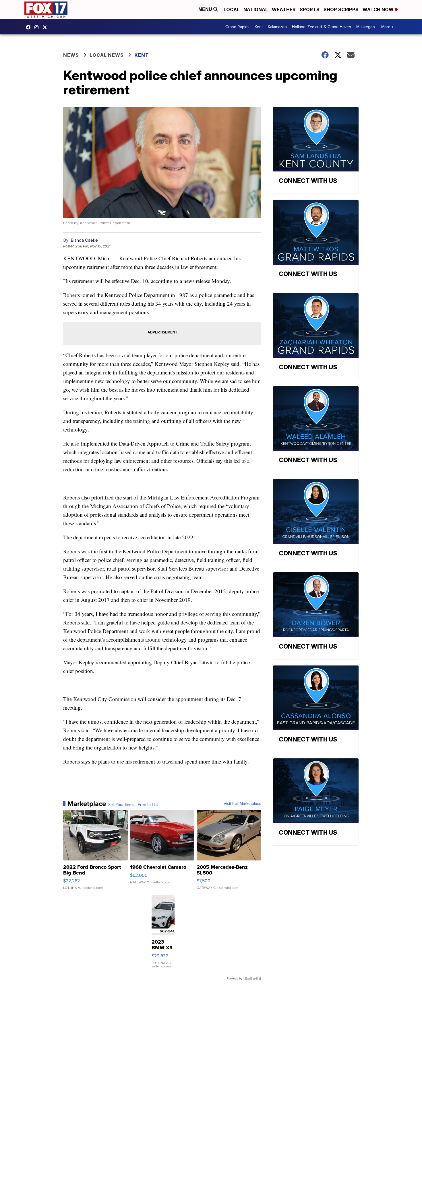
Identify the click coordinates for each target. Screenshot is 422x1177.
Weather (284, 9)
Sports (310, 9)
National (255, 9)
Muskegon (365, 27)
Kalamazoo (277, 27)
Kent (259, 27)
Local (231, 9)
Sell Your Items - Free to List (133, 805)
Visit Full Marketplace (242, 804)
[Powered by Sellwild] (253, 979)
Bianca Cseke (84, 240)
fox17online (29, 27)
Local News (107, 55)
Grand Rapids (237, 27)
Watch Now (379, 9)
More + (387, 27)
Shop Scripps (341, 9)
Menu (205, 9)
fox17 (46, 27)
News (71, 55)
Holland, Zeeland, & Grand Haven (321, 27)
